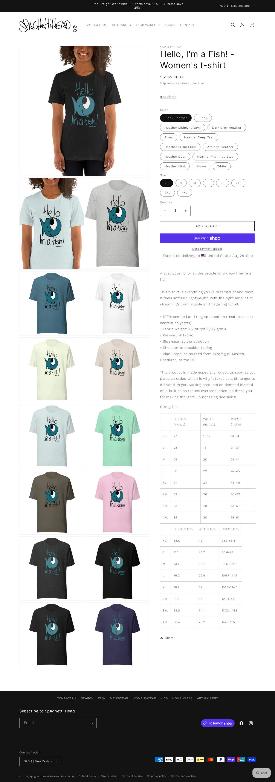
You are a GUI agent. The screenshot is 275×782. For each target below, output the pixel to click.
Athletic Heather (220, 147)
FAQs (101, 698)
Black (203, 118)
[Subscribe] (91, 723)
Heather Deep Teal (199, 137)
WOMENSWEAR (144, 698)
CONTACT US (66, 698)
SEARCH (87, 698)
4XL (185, 192)
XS (167, 183)
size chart (168, 97)
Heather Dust (175, 156)
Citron (204, 167)
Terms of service (132, 776)
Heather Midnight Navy (183, 127)
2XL (239, 183)
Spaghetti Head (39, 776)
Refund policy (87, 776)
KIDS (164, 698)
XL (223, 183)
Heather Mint (175, 166)
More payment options (207, 248)
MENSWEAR (119, 698)
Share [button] (169, 638)
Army (169, 137)
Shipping (165, 83)
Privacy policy (109, 776)
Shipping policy (157, 776)
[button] (121, 24)
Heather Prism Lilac (180, 147)
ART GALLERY (207, 698)
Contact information (183, 776)
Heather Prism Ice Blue (215, 156)
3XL (167, 192)
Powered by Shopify (62, 776)
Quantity (166, 202)
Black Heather (176, 118)
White (221, 166)
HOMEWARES (182, 698)
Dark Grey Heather (226, 127)
